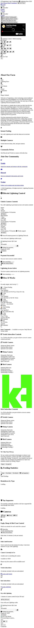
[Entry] (2, 45)
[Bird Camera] (4, 42)
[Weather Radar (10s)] (2, 55)
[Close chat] (2, 58)
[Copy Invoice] (17, 246)
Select (4, 214)
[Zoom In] (2, 625)
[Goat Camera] (7, 42)
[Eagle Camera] (10, 42)
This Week (8, 473)
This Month (15, 473)
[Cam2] (10, 48)
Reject (2, 464)
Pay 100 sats (5, 599)
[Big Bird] (7, 52)
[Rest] (5, 48)
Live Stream (4, 3)
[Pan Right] (6, 621)
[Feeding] (8, 48)
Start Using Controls (8, 263)
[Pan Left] (2, 621)
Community (14, 3)
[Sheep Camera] (2, 42)
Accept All (8, 464)
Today (2, 473)
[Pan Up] (2, 620)
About (9, 3)
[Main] (2, 48)
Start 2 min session (7, 532)
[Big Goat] (10, 52)
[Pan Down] (2, 623)
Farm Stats (22, 3)
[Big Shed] (4, 52)
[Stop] (4, 621)
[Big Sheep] (2, 52)
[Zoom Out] (4, 625)
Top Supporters (24, 473)
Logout (2, 9)
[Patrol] (10, 45)
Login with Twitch (7, 574)
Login (3, 4)
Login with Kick (6, 587)
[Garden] (5, 45)
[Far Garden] (7, 45)
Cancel (4, 250)
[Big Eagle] (13, 52)
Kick (3, 11)
